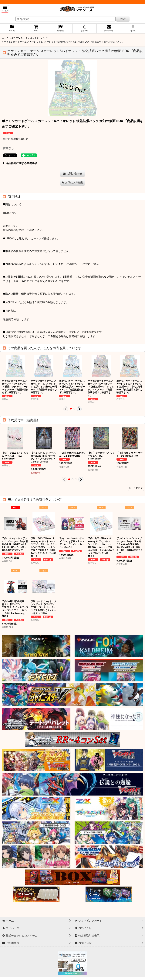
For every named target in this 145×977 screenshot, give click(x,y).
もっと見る (134, 488)
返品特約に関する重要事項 (21, 163)
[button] (5, 8)
